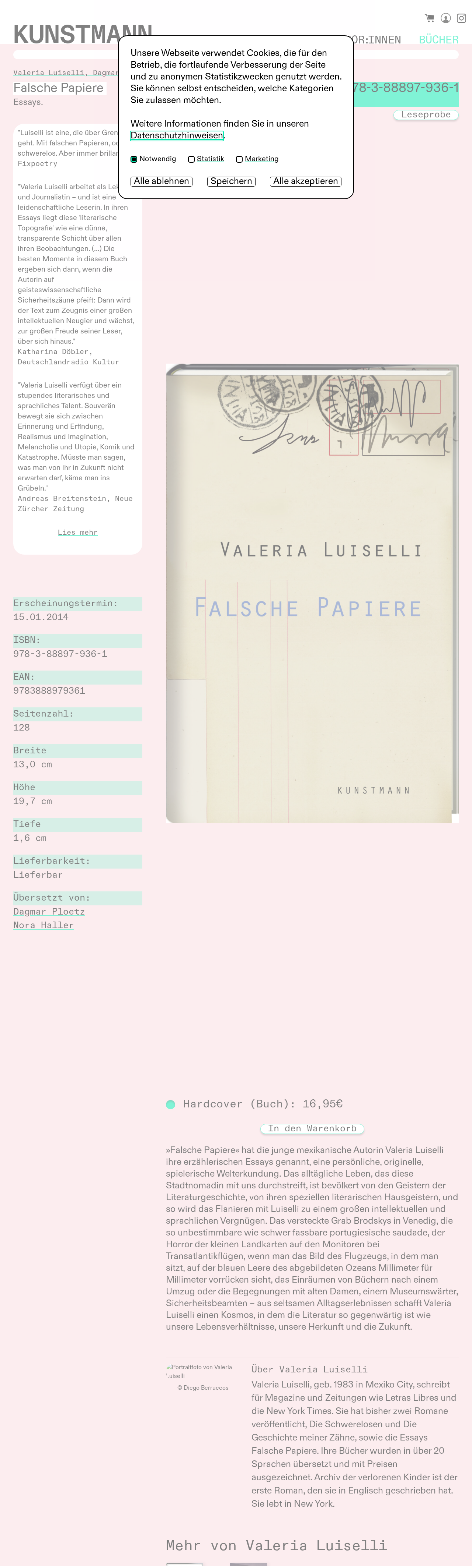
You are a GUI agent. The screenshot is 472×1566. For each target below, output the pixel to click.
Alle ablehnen (161, 181)
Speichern (231, 181)
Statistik (210, 159)
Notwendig (157, 159)
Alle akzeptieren (305, 181)
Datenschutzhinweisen (177, 136)
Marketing (262, 159)
